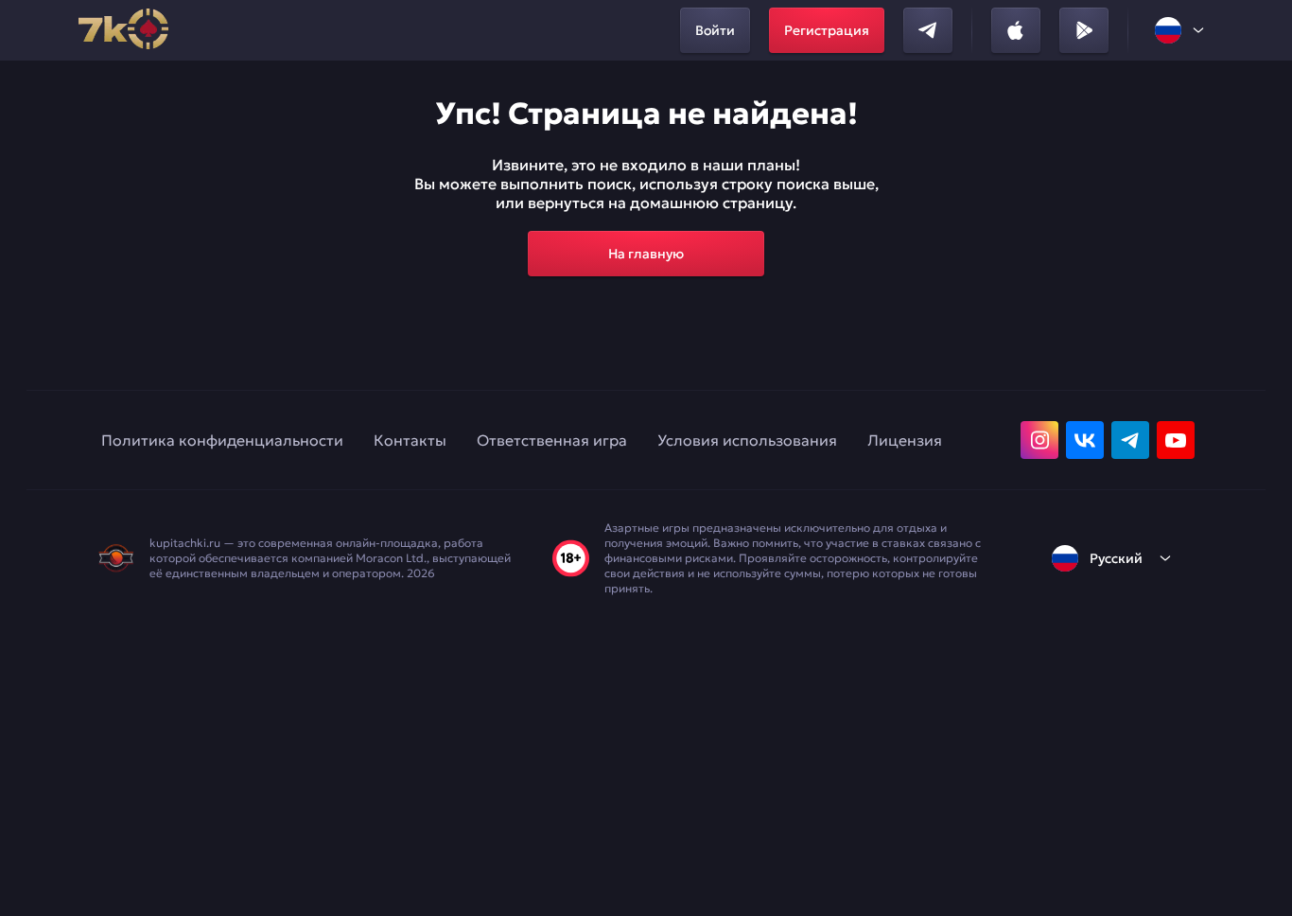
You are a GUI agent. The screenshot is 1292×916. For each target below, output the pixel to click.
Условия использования (747, 440)
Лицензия (904, 440)
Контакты (410, 440)
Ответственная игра (552, 440)
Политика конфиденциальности (222, 440)
